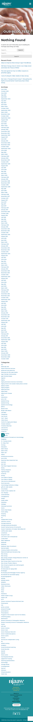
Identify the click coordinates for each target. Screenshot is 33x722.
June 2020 (4, 150)
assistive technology (6, 404)
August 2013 (4, 278)
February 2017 (5, 207)
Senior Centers (5, 628)
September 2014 (5, 253)
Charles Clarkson (5, 424)
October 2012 (4, 297)
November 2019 (5, 160)
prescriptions (5, 611)
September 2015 (5, 234)
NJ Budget (4, 570)
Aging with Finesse (6, 393)
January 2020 (4, 158)
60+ (2, 364)
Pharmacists (4, 603)
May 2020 (3, 152)
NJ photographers (6, 576)
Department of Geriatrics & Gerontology (12, 437)
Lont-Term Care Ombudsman (9, 536)
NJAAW (3, 578)
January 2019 (4, 179)
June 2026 (4, 89)
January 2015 (4, 246)
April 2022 (4, 123)
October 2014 (4, 251)
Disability (3, 439)
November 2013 (5, 272)
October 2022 (5, 116)
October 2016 (4, 213)
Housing (3, 513)
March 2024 (4, 106)
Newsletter (16, 687)
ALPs (2, 395)
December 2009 (5, 355)
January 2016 (4, 227)
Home (3, 508)
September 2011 (5, 320)
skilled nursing (5, 643)
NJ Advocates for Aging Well (9, 568)
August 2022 (4, 119)
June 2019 (4, 169)
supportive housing (6, 658)
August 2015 (4, 236)
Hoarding (3, 502)
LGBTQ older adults (6, 531)
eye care (3, 464)
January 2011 (4, 335)
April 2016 (3, 221)
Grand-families (5, 494)
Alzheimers (4, 397)
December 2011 (5, 314)
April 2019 (3, 173)
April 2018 (3, 190)
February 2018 (5, 194)
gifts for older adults (6, 487)
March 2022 (4, 125)
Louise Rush (4, 538)
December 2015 (5, 228)
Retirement (4, 618)
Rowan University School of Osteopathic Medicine (15, 622)
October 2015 (4, 232)
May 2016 (3, 219)
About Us (16, 693)
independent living (6, 519)
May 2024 (3, 102)
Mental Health (5, 548)
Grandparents (5, 496)
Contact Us (16, 690)
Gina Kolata (4, 489)
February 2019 (5, 177)
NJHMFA (3, 582)
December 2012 (5, 293)
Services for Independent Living (10, 639)
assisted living (5, 401)
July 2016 (3, 217)
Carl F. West (4, 418)
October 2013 (4, 274)
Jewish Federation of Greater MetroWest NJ (13, 529)
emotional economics (7, 456)
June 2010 (4, 345)
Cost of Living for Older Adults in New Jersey (15, 76)
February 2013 (5, 290)
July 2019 (3, 167)
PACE (2, 590)
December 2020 (5, 142)
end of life (4, 458)
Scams (3, 624)
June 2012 (3, 305)
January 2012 (4, 313)
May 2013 (3, 284)
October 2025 (5, 91)
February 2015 (5, 244)
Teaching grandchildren (8, 660)
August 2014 (4, 255)
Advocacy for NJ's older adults (9, 372)
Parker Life (4, 597)
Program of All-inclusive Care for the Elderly (13, 614)
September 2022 (5, 118)
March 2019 (4, 175)
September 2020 (5, 148)
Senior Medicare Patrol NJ (8, 632)
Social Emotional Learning (8, 647)
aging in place (5, 385)
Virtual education (6, 672)
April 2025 (4, 97)
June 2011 (3, 326)
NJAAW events (5, 580)
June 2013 (3, 282)
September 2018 (5, 186)
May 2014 (3, 261)
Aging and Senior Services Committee (11, 381)
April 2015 (3, 240)
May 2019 (3, 171)
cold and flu (4, 427)
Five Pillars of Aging (6, 477)
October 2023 (5, 108)
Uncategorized (5, 666)
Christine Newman (6, 425)
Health (3, 498)
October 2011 (4, 318)
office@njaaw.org (23, 709)
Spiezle (3, 651)
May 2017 (3, 204)
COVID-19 (3, 431)
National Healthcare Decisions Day (10, 552)
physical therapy (5, 609)
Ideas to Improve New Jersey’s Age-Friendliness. (16, 62)
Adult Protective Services (8, 368)
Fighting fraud (5, 471)
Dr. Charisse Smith (6, 441)
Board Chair (4, 408)
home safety (4, 511)
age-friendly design (6, 376)
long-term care (5, 534)
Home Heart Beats (6, 510)
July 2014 (3, 257)
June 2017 (3, 202)
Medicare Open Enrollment (8, 546)
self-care (3, 626)
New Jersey (4, 553)
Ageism (3, 378)
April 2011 (3, 330)
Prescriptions (5, 612)
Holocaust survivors (6, 506)
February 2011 (5, 334)
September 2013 (5, 276)
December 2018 (5, 181)
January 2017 (4, 209)
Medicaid (3, 542)
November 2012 (5, 295)
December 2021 (5, 131)
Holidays (3, 504)
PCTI (2, 599)
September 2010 (5, 339)
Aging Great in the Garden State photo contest (14, 383)
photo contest (5, 607)
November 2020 (5, 144)
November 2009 (5, 356)
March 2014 (4, 265)
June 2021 (3, 139)
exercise (3, 462)
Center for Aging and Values (9, 422)
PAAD (2, 588)
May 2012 (3, 307)
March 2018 (4, 192)
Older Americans (6, 586)
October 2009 (5, 358)
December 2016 (5, 211)
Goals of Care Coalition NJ (8, 490)
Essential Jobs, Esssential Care (9, 460)
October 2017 (4, 198)
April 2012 (3, 309)
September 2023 (5, 110)
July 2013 (3, 280)
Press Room (16, 698)
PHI (2, 605)
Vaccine (3, 668)
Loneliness (4, 532)
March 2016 (4, 223)
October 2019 (4, 162)
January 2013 (4, 292)
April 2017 (3, 205)
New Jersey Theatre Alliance (9, 563)
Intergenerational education (9, 525)
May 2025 (3, 95)
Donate (17, 705)
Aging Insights (5, 387)
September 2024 (5, 98)
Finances (3, 473)
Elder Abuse (4, 448)
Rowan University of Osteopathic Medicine (13, 620)
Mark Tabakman (5, 540)
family (3, 467)
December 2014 (5, 248)
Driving (3, 445)
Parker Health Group (7, 595)
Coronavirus (4, 429)
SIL (2, 641)
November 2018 (5, 183)
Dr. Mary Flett (5, 443)
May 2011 (3, 328)
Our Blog (16, 699)
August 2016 (4, 215)
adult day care (5, 366)
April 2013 (3, 286)
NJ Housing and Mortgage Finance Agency (13, 572)
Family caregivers (6, 469)
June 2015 (3, 238)
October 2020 (5, 146)
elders (3, 454)
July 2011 (3, 324)
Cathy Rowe (4, 420)
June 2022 (4, 121)
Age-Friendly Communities (8, 374)
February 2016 (5, 225)
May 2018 (3, 188)
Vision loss (4, 674)
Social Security (5, 649)
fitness (3, 475)
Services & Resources (16, 695)
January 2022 (4, 129)
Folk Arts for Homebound (8, 481)
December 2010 (5, 337)
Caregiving (4, 414)
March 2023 (4, 112)
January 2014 (4, 269)
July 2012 (3, 303)
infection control (5, 521)
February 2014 (5, 267)
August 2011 (4, 322)
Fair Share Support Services (8, 466)
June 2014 (4, 259)
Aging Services (5, 389)
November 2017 (5, 196)
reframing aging (5, 616)
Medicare (3, 544)
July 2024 (3, 100)
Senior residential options (8, 633)
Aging (3, 380)
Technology (4, 662)
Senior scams (5, 635)
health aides (4, 500)
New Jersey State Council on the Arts (11, 561)
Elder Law (4, 452)
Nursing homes (5, 584)
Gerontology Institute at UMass (9, 485)
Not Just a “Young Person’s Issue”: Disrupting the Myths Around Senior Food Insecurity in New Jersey (16, 80)
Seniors (3, 637)
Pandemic (4, 593)
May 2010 (3, 347)
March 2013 (4, 288)
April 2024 (4, 104)
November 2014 (5, 249)
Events (16, 696)
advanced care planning (8, 370)
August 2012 (4, 301)
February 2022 (5, 127)
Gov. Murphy (4, 492)
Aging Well (4, 391)
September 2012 (5, 299)
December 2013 (5, 270)
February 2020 (5, 156)
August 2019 (4, 165)
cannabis (3, 412)
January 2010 (4, 353)
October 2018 (4, 184)
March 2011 (4, 332)
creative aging (5, 433)
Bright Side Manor (6, 410)
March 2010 (4, 351)
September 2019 (5, 163)
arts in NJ (3, 399)
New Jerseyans (5, 567)
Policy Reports (16, 689)
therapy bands (5, 664)
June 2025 (4, 93)
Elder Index (4, 450)
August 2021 (4, 137)
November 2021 (5, 133)
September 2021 (5, 135)
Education (4, 446)
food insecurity (5, 483)
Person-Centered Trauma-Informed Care (12, 601)
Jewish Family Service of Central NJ (11, 527)
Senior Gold (4, 630)
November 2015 (5, 230)
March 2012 (4, 311)
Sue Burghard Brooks (7, 656)
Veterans (3, 670)
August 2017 (4, 200)
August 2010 (4, 341)
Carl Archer (4, 416)
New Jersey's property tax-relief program (12, 565)
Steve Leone (4, 654)
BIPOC (3, 406)
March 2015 (4, 242)
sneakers (3, 645)
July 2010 (3, 343)
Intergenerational (6, 523)
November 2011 (5, 316)
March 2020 (4, 154)
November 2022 (5, 114)
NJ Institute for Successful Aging (10, 574)
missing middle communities (9, 550)
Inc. (2, 517)
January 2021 (4, 141)
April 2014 (3, 263)
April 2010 (3, 349)
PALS (2, 591)
